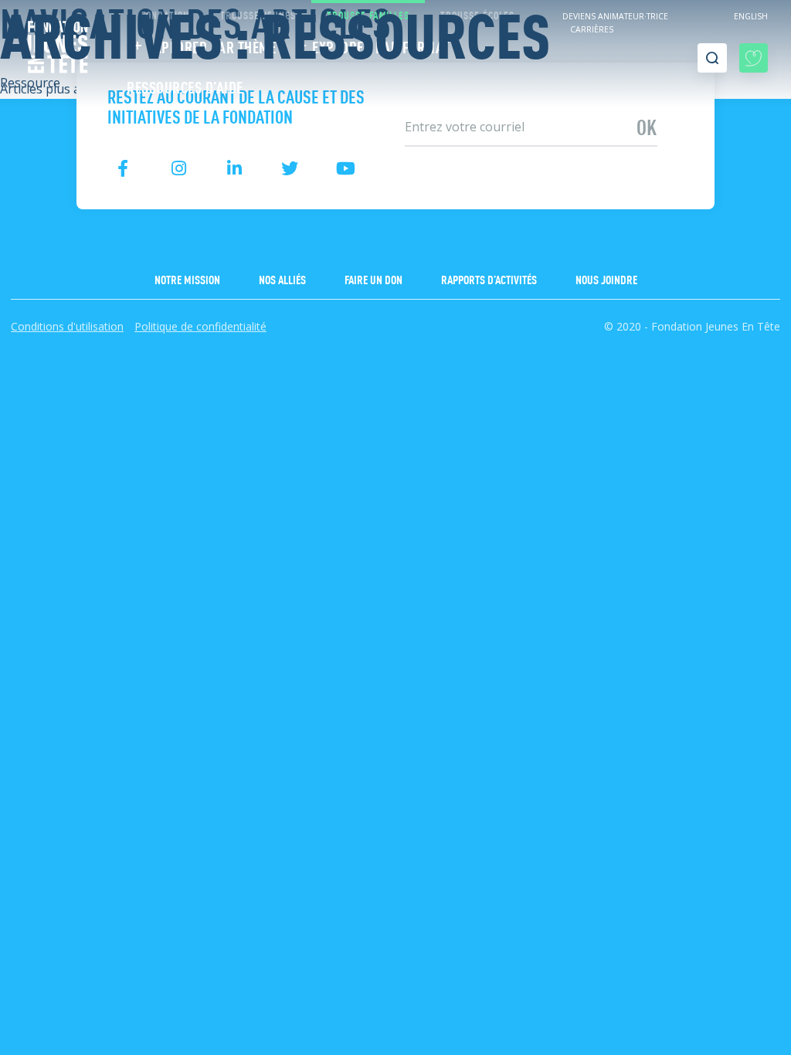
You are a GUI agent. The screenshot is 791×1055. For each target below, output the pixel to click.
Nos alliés (282, 279)
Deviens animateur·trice (615, 16)
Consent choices (47, 363)
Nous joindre (606, 279)
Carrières (591, 29)
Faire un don (373, 279)
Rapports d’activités (489, 279)
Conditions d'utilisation (67, 326)
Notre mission (187, 279)
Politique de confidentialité (200, 326)
